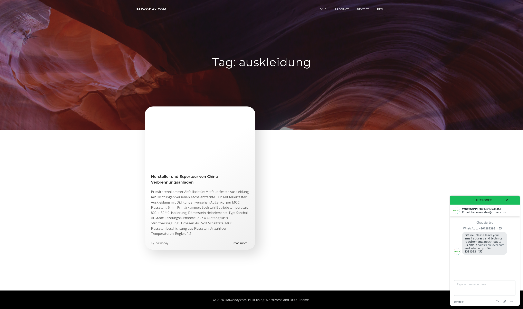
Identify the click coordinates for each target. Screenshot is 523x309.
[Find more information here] (485, 250)
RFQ (380, 9)
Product (341, 9)
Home (321, 9)
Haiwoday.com (151, 9)
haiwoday (161, 243)
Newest (363, 9)
